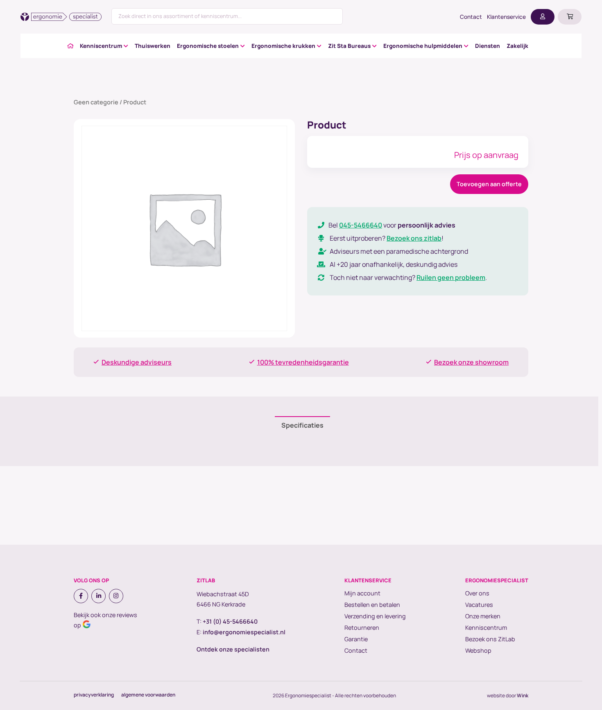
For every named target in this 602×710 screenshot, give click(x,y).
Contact (471, 16)
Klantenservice (506, 16)
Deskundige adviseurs (137, 362)
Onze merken (482, 616)
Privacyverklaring (94, 694)
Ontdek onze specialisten (233, 649)
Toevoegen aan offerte (489, 184)
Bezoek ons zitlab (414, 238)
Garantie (356, 639)
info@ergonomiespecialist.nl (244, 632)
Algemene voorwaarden (148, 694)
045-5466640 (360, 225)
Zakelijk (517, 46)
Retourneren (361, 627)
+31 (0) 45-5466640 (230, 621)
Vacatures (479, 605)
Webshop (478, 650)
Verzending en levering (375, 616)
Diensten (487, 46)
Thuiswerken (152, 46)
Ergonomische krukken (283, 46)
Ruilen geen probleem (450, 277)
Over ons (477, 593)
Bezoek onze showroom (471, 362)
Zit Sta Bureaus (349, 46)
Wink (522, 695)
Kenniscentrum (101, 46)
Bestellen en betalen (372, 605)
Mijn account (362, 593)
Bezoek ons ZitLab (490, 639)
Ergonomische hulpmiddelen (422, 46)
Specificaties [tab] (302, 425)
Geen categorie (96, 102)
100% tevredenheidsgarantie (303, 362)
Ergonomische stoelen (208, 46)
